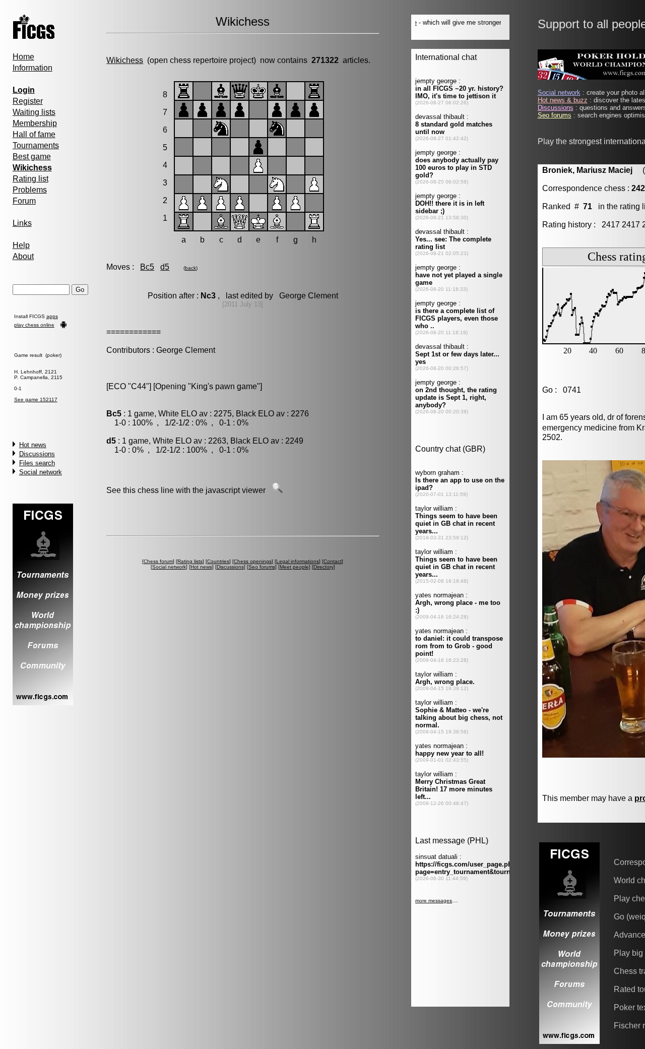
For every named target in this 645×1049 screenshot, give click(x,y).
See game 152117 (35, 399)
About (23, 256)
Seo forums (261, 567)
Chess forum (158, 561)
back (190, 268)
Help (21, 245)
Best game (32, 156)
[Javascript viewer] (277, 490)
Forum (24, 201)
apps (52, 316)
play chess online (34, 325)
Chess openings (253, 561)
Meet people (294, 567)
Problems (30, 190)
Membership (35, 123)
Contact (333, 561)
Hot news (32, 445)
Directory (323, 567)
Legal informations (297, 561)
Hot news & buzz (563, 100)
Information (32, 68)
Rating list (30, 178)
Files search (37, 463)
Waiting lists (34, 112)
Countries (218, 561)
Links (22, 223)
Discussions (37, 454)
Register (28, 101)
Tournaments (36, 145)
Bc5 (147, 267)
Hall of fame (34, 134)
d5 (164, 267)
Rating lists (190, 561)
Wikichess (124, 60)
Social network (40, 472)
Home (23, 56)
